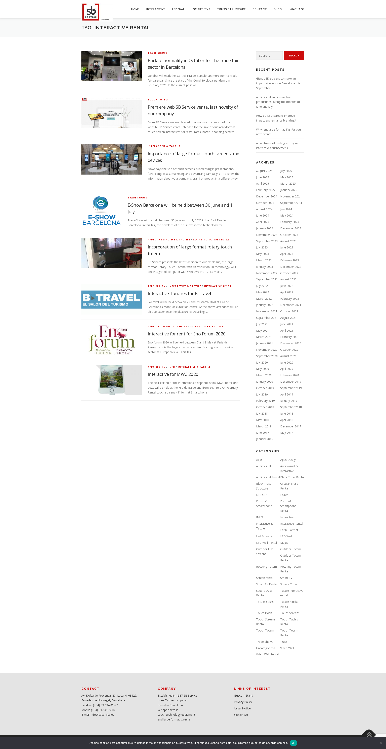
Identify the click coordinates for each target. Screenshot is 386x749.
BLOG (278, 9)
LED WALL (179, 9)
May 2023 (262, 254)
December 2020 (290, 343)
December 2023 (290, 228)
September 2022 (267, 279)
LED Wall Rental (266, 543)
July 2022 (262, 286)
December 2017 (290, 426)
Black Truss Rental (292, 477)
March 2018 (264, 426)
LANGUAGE (297, 9)
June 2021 (286, 324)
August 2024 (264, 209)
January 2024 (264, 228)
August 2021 (288, 318)
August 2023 (288, 241)
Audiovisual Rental (172, 326)
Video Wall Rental (267, 654)
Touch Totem (158, 99)
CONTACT (260, 9)
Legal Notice (242, 708)
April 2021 (286, 330)
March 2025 (288, 183)
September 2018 (291, 407)
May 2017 (286, 432)
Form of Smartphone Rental (288, 506)
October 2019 (265, 388)
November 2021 (266, 311)
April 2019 (286, 394)
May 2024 (286, 215)
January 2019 (288, 401)
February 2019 (265, 401)
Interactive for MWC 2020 (173, 374)
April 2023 (286, 254)
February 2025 (265, 190)
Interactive (287, 517)
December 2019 (290, 381)
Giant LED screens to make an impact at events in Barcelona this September (278, 83)
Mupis (284, 543)
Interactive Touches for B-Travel (179, 293)
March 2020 (264, 375)
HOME (135, 9)
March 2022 (264, 298)
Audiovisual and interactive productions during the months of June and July (278, 102)
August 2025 (264, 171)
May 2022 (262, 292)
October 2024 (265, 203)
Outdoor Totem (290, 549)
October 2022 (289, 273)
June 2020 (286, 362)
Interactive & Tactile (164, 146)
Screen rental (264, 578)
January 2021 (264, 343)
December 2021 (290, 305)
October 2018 (265, 407)
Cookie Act (241, 715)
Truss (283, 642)
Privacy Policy (243, 702)
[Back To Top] (369, 735)
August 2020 (288, 356)
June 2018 (286, 413)
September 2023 (267, 241)
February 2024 (289, 222)
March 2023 (264, 260)
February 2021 (289, 337)
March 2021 (264, 337)
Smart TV (286, 578)
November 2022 (266, 273)
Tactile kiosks (265, 602)
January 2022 (264, 305)
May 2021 (262, 330)
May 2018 (262, 420)
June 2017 (262, 432)
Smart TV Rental (266, 584)
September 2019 (291, 388)
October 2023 (289, 235)
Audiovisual (263, 466)
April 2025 (262, 183)
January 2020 (264, 381)
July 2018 (262, 413)
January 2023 (264, 267)
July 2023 (262, 247)
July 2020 (262, 362)
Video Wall (287, 648)
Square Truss (288, 584)
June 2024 (262, 215)
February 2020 (289, 375)
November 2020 (266, 350)
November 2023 (266, 235)
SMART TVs (201, 9)
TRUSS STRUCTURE (231, 9)
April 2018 (286, 420)
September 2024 (291, 203)
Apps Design (156, 286)
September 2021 (267, 318)
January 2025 (288, 190)
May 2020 (262, 369)
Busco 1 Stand (243, 695)
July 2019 (262, 394)
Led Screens (264, 536)
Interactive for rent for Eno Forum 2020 (187, 334)
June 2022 (286, 286)
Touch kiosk (264, 613)
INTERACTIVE (155, 9)
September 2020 (267, 356)
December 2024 (266, 196)
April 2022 (286, 292)
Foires (284, 495)
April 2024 (262, 222)
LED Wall (286, 536)
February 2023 (289, 260)
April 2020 (286, 369)
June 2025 (262, 177)
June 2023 (286, 247)
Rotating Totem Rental (211, 239)
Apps (151, 239)
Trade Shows (157, 52)
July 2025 (286, 171)
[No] (381, 743)
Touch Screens (290, 613)
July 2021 (262, 324)
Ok (294, 742)
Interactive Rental (218, 286)
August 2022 (288, 279)
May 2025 (286, 177)
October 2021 (289, 311)
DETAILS (262, 495)
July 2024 (286, 209)
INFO (171, 366)
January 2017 (264, 439)
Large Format (289, 530)
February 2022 (289, 298)
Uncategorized (265, 648)
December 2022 (290, 267)
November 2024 (290, 196)
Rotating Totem (266, 566)
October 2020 (289, 350)
